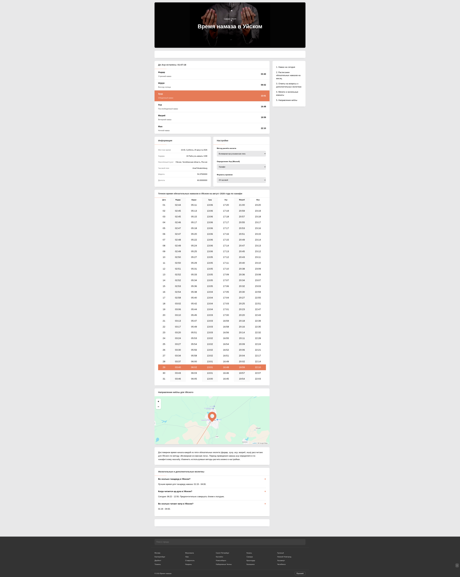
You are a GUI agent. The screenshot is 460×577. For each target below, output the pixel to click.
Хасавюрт (281, 560)
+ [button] (158, 401)
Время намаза (165, 573)
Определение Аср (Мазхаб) (228, 161)
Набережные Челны (224, 564)
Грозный (280, 553)
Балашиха (251, 564)
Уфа (187, 557)
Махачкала (189, 553)
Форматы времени (225, 175)
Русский (300, 573)
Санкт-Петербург (222, 553)
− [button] (158, 406)
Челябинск (281, 564)
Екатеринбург (160, 557)
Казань (249, 553)
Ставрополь (190, 560)
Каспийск (219, 557)
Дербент (158, 560)
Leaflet (254, 443)
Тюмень (158, 564)
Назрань (188, 564)
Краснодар (251, 560)
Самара (250, 557)
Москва (157, 553)
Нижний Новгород (284, 557)
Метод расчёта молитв (226, 148)
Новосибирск (221, 560)
